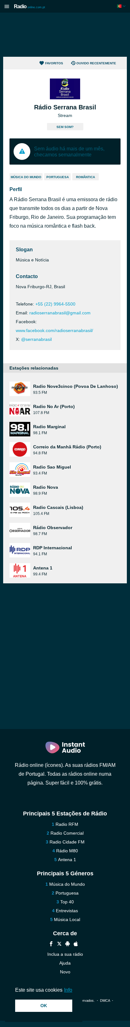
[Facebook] (51, 944)
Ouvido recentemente (96, 63)
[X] (59, 944)
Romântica (85, 177)
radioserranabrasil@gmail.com (60, 312)
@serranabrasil (36, 339)
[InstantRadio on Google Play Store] (67, 944)
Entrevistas (67, 910)
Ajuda (65, 963)
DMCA (105, 1000)
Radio (29, 6)
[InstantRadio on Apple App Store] (75, 944)
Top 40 (67, 901)
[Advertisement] (65, 34)
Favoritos (54, 63)
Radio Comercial (67, 833)
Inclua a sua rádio (65, 954)
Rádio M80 (67, 850)
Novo (65, 971)
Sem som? (65, 127)
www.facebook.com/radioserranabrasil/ (54, 330)
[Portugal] (122, 6)
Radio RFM (67, 824)
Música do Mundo (26, 177)
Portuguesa (57, 177)
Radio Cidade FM (67, 841)
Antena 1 (67, 859)
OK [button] (43, 1005)
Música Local (67, 919)
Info (68, 990)
